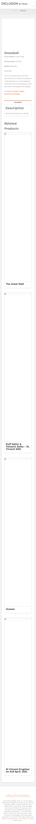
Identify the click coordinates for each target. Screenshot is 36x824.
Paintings (16, 94)
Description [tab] (18, 102)
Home (9, 795)
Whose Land (27, 818)
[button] (33, 4)
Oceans (10, 609)
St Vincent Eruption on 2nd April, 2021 (18, 770)
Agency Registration (20, 795)
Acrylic (16, 91)
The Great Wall (15, 283)
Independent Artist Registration (18, 796)
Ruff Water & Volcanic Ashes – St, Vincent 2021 (18, 446)
